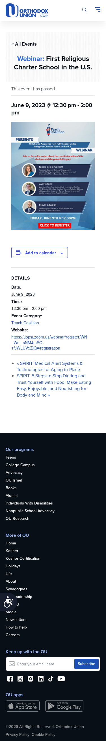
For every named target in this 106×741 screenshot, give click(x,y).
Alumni (12, 496)
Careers (13, 635)
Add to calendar (40, 252)
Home (11, 543)
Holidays (13, 566)
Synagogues (16, 589)
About (11, 581)
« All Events (24, 44)
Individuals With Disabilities (29, 503)
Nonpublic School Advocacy (30, 511)
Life (9, 574)
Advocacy (14, 473)
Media (11, 612)
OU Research (17, 518)
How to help (16, 627)
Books (11, 488)
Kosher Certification (23, 558)
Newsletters (16, 620)
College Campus (20, 465)
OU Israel (14, 480)
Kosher (12, 551)
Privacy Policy (17, 735)
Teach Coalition (25, 322)
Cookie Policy (43, 735)
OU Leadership (19, 597)
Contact (12, 604)
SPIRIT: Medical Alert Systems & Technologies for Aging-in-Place (50, 366)
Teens (11, 457)
